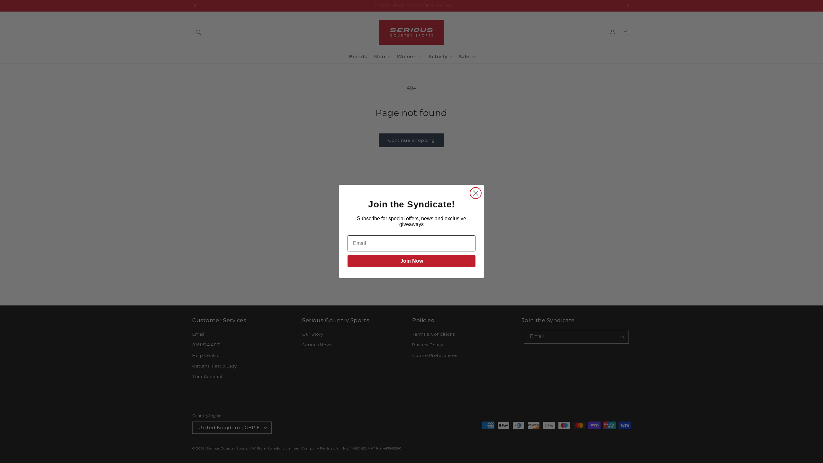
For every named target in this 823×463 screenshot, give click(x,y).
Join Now (411, 261)
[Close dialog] (475, 193)
